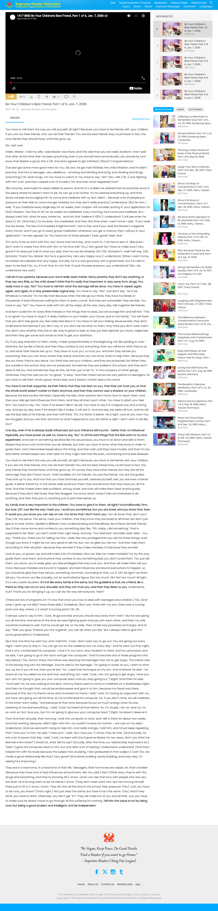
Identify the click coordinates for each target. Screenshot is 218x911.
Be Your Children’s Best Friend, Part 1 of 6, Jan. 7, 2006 (195, 28)
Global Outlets (179, 2)
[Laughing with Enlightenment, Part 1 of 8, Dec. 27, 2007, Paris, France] (164, 305)
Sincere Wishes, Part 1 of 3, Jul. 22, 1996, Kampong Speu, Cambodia (195, 137)
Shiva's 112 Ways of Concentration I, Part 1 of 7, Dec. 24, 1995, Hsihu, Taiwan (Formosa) (193, 204)
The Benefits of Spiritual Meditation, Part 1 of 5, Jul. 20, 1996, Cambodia (194, 388)
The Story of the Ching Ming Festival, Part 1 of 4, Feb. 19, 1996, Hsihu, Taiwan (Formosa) (194, 237)
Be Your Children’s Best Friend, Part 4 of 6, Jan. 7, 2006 (196, 78)
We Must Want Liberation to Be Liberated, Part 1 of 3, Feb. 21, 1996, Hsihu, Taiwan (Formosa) (194, 220)
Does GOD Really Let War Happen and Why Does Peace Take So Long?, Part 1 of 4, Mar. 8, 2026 (195, 354)
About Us (93, 884)
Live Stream (195, 109)
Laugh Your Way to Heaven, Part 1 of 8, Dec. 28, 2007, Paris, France (195, 170)
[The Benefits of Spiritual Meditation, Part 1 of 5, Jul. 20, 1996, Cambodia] (164, 389)
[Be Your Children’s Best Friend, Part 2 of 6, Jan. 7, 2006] (171, 45)
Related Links (199, 2)
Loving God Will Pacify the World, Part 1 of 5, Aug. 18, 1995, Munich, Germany (195, 371)
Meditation (160, 2)
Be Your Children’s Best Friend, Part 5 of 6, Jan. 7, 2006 (196, 95)
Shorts (148, 6)
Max (113, 2)
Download (190, 6)
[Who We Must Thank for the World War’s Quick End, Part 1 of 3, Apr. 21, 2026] (164, 255)
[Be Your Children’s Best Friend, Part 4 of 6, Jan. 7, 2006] (171, 79)
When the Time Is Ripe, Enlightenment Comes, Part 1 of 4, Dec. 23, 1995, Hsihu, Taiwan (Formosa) (194, 421)
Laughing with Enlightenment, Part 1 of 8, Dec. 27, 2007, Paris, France (195, 304)
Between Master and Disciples (38, 109)
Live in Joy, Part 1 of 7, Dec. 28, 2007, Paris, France (194, 285)
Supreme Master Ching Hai (135, 2)
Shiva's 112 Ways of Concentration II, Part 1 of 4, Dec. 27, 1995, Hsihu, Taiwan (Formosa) (193, 187)
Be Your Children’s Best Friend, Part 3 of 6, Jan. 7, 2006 (196, 61)
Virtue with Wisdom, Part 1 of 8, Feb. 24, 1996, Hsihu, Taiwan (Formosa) (195, 438)
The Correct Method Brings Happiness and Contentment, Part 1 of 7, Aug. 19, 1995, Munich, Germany (195, 338)
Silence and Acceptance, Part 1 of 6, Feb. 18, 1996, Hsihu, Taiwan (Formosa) (195, 404)
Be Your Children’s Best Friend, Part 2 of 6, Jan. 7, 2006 (196, 44)
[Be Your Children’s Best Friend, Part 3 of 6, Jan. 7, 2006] (171, 62)
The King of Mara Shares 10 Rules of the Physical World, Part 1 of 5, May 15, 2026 (193, 153)
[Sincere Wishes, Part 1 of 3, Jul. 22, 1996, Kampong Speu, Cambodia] (164, 138)
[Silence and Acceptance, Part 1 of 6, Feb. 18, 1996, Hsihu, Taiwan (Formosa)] (164, 406)
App (137, 884)
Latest (180, 109)
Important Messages (168, 6)
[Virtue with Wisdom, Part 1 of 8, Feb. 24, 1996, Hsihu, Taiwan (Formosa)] (164, 439)
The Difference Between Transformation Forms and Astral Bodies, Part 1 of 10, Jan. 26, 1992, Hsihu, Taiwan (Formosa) (194, 321)
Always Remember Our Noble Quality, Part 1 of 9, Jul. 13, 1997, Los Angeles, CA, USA (195, 271)
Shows (137, 6)
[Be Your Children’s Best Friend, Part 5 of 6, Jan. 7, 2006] (171, 96)
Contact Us (107, 884)
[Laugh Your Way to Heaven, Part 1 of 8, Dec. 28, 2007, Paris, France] (164, 171)
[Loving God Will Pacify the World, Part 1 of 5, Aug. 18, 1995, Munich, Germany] (164, 372)
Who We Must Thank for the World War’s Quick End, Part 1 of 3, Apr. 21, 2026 (194, 254)
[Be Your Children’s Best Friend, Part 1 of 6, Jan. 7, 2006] (171, 29)
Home (81, 884)
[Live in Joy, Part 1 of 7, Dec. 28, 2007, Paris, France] (164, 288)
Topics (126, 6)
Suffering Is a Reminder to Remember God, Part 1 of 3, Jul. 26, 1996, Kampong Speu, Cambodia (194, 120)
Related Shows (163, 109)
